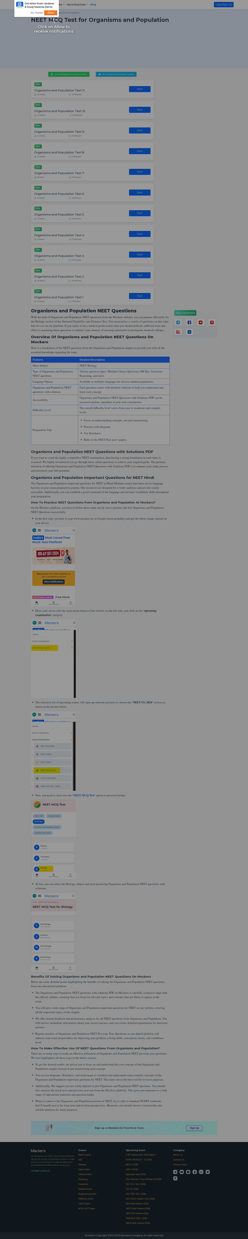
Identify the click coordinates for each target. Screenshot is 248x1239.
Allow (50, 12)
